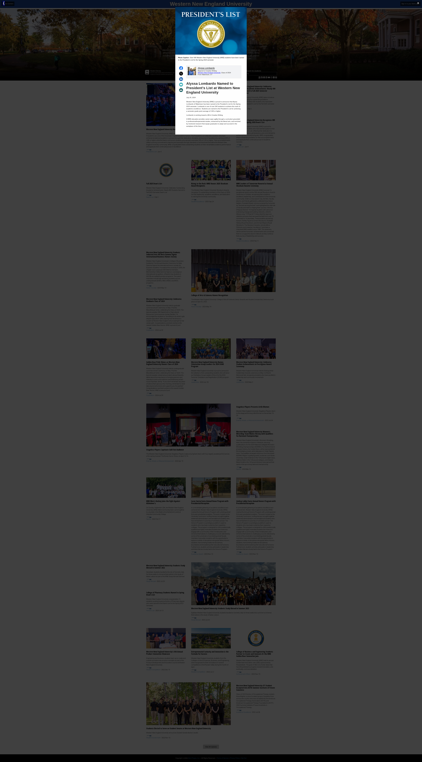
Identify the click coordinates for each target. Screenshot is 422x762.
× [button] (418, 3)
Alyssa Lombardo (206, 68)
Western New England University (209, 73)
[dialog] (211, 381)
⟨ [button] (4, 3)
